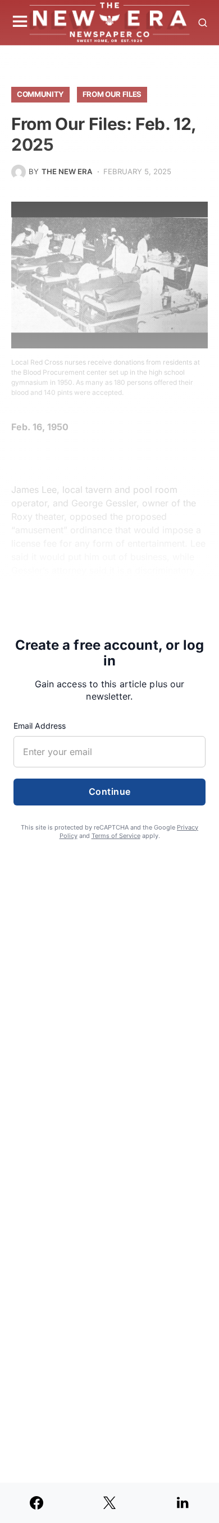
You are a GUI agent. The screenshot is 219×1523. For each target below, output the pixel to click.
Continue (110, 792)
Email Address (39, 725)
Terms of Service (116, 836)
